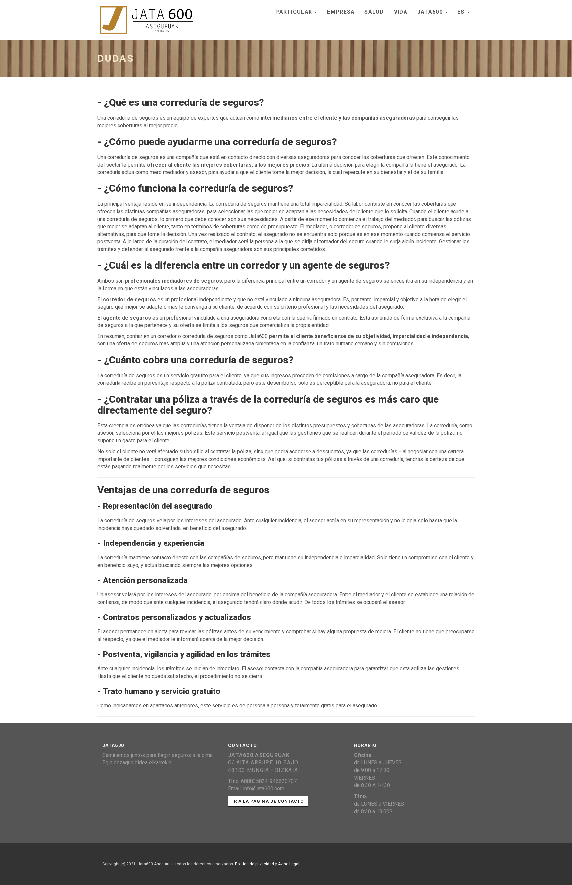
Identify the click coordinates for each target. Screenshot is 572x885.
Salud (374, 12)
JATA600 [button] (430, 12)
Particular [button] (294, 12)
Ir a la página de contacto (268, 801)
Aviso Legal (288, 864)
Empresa (341, 12)
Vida (400, 12)
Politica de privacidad (254, 864)
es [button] (461, 12)
